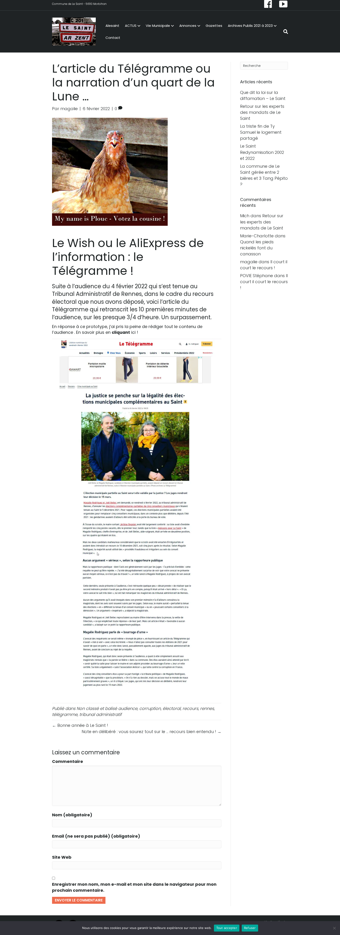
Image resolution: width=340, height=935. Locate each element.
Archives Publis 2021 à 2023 (250, 25)
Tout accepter (226, 928)
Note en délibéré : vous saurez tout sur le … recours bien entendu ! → (151, 731)
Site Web (61, 857)
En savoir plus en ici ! (107, 332)
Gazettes (214, 25)
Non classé (88, 708)
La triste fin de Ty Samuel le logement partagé (260, 132)
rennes (207, 708)
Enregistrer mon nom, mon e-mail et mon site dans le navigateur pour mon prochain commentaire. (134, 887)
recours (190, 708)
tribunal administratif (100, 714)
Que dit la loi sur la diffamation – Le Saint (262, 95)
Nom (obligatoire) (72, 815)
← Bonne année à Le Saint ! (80, 725)
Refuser (250, 928)
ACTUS (130, 25)
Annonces (187, 25)
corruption (150, 708)
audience (127, 708)
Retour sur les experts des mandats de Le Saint (262, 112)
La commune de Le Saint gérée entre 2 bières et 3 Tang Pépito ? (264, 175)
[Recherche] (284, 31)
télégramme (64, 714)
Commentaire (67, 761)
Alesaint (112, 25)
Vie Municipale (158, 25)
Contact (112, 37)
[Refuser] (334, 928)
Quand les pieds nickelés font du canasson (257, 248)
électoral (172, 708)
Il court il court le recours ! (263, 265)
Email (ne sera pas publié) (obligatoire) (96, 836)
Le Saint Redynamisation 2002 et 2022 (262, 152)
